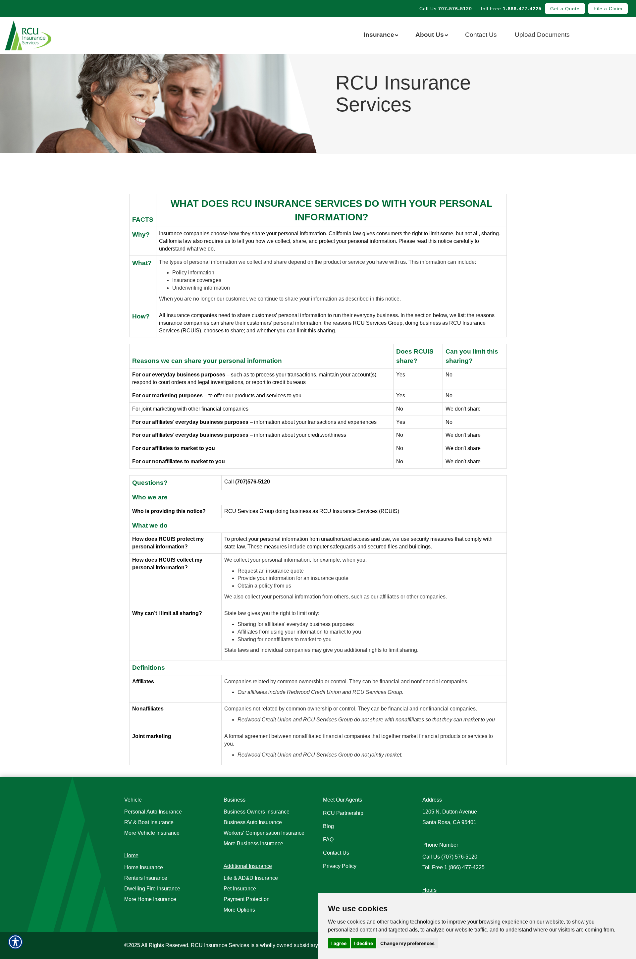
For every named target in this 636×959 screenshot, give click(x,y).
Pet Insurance (240, 888)
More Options (239, 910)
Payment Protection (247, 899)
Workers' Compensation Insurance (264, 833)
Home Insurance (143, 867)
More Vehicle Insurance (152, 833)
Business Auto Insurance (253, 822)
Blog (328, 826)
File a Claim (608, 8)
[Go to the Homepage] (53, 35)
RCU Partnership (343, 813)
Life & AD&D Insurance (251, 878)
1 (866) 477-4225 (453, 867)
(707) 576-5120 (449, 857)
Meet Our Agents (342, 800)
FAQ (328, 839)
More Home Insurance (150, 899)
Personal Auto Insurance (153, 812)
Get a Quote (565, 8)
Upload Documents (542, 34)
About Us (431, 34)
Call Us (445, 8)
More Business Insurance (253, 843)
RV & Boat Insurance (149, 822)
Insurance (381, 34)
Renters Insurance (145, 878)
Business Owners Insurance (257, 812)
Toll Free (511, 8)
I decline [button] (363, 943)
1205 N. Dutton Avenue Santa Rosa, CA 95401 (449, 817)
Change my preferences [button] (407, 943)
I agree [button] (338, 943)
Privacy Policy (339, 866)
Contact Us (481, 34)
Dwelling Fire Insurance (152, 888)
